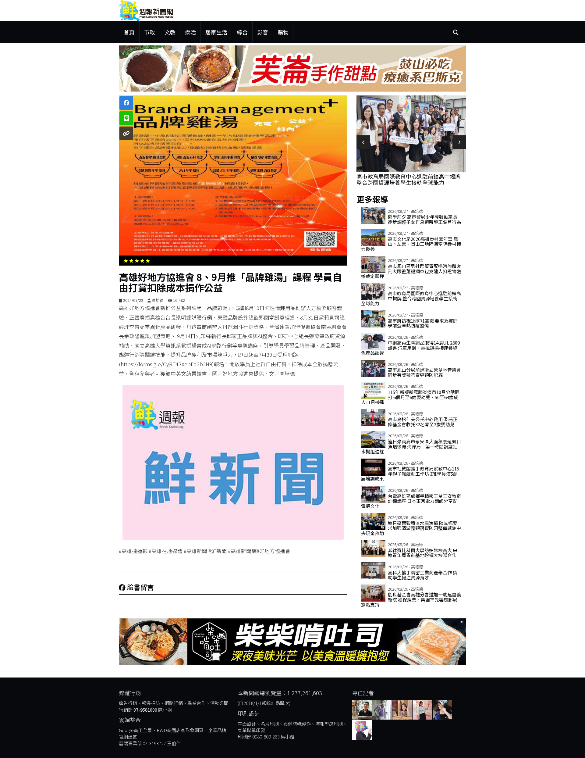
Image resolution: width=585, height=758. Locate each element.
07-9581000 (145, 709)
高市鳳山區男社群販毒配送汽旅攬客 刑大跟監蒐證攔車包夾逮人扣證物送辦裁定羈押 (411, 271)
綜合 (242, 32)
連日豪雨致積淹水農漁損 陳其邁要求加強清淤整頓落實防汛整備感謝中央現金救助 (411, 528)
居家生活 (216, 32)
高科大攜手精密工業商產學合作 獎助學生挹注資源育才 (422, 575)
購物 (283, 32)
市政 (149, 32)
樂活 (190, 32)
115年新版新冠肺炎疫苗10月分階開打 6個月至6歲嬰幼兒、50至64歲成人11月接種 (410, 397)
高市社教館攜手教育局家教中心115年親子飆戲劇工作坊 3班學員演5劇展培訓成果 (410, 473)
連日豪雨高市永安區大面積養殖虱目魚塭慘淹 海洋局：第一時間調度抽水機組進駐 (411, 446)
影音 (262, 32)
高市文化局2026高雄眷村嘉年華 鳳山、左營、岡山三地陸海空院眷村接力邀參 (411, 244)
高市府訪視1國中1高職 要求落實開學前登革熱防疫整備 (423, 323)
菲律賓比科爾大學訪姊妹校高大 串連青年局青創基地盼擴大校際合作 (422, 553)
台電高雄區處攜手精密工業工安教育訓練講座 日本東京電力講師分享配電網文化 (411, 501)
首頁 (129, 32)
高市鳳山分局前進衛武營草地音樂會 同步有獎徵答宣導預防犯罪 (424, 372)
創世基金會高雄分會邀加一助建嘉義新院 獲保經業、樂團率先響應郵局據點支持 (411, 599)
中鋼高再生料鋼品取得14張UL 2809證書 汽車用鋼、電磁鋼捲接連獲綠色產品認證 (410, 347)
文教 (170, 32)
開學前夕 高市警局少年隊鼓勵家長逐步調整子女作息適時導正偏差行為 (424, 219)
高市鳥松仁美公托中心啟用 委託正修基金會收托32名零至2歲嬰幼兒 (422, 421)
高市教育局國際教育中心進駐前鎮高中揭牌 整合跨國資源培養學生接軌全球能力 (408, 179)
